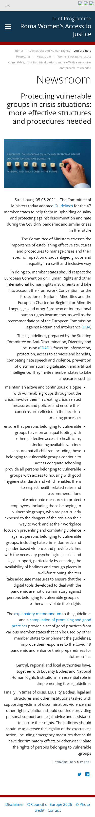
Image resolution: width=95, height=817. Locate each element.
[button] (47, 5)
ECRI (86, 326)
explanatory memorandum (37, 613)
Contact (54, 810)
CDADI (44, 347)
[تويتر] (79, 774)
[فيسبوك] (87, 774)
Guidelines (63, 205)
